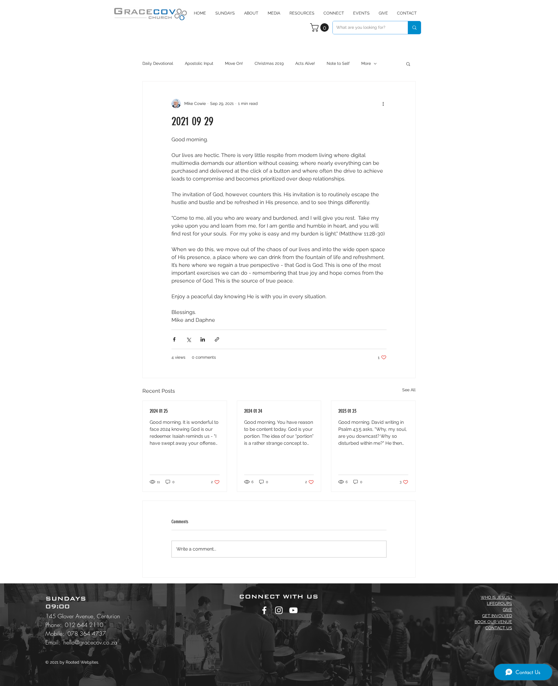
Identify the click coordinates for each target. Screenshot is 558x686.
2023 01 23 (347, 411)
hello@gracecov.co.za (90, 642)
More (366, 63)
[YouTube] (293, 610)
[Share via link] (217, 339)
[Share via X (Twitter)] (188, 339)
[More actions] (383, 103)
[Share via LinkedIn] (202, 339)
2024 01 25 (159, 411)
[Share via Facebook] (174, 339)
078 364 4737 (86, 633)
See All (409, 389)
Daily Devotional (157, 63)
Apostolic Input (199, 63)
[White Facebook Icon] (264, 610)
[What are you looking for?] (414, 27)
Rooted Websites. (82, 662)
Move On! (234, 63)
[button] (274, 13)
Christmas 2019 (269, 63)
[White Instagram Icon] (279, 610)
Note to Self (338, 63)
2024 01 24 (253, 411)
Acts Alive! (305, 63)
